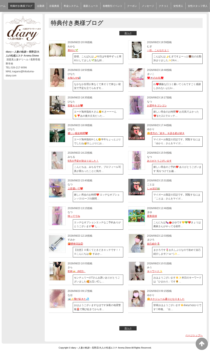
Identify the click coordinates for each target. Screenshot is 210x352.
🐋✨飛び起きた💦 (78, 299)
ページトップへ (194, 335)
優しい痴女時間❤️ (78, 133)
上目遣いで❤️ (75, 188)
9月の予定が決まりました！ (83, 160)
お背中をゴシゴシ (157, 105)
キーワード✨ (154, 271)
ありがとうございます (159, 160)
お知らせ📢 (74, 77)
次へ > (127, 33)
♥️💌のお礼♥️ (155, 77)
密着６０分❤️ (75, 105)
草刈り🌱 (73, 50)
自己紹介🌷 (153, 243)
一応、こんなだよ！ (158, 50)
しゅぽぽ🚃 (153, 188)
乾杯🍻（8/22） (77, 271)
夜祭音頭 (152, 216)
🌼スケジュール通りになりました (166, 299)
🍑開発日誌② (75, 243)
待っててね (74, 216)
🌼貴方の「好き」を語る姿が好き (166, 133)
